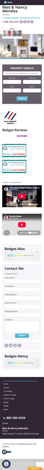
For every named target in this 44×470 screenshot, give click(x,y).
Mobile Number (11, 311)
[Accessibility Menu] (6, 464)
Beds (12, 87)
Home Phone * (11, 303)
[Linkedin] (24, 21)
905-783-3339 (12, 21)
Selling (5, 406)
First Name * (10, 278)
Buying (5, 402)
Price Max (32, 78)
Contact (6, 387)
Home (5, 384)
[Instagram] (32, 21)
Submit (22, 335)
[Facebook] (21, 21)
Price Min (12, 78)
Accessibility (7, 391)
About (5, 409)
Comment (9, 319)
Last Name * (10, 286)
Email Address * (11, 294)
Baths (32, 87)
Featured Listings (9, 395)
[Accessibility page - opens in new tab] (7, 455)
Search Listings (9, 398)
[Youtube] (28, 21)
